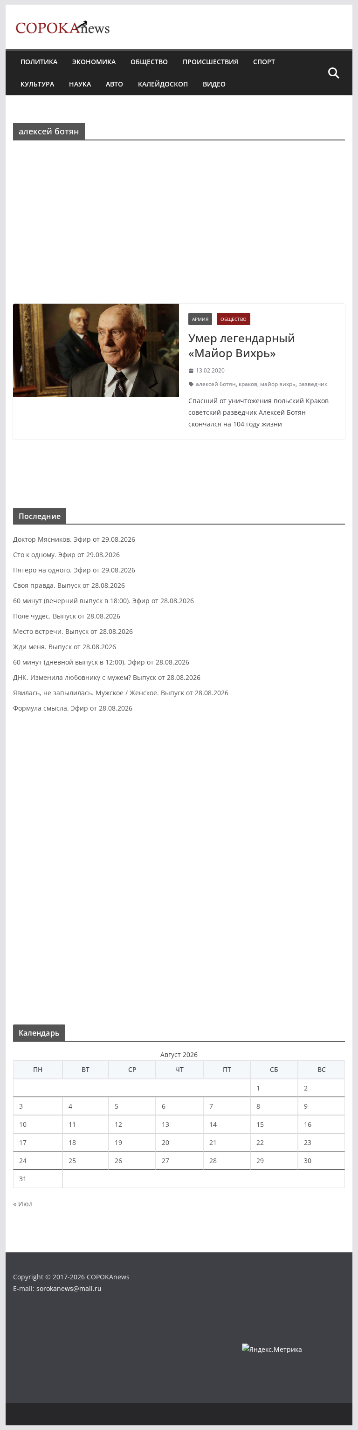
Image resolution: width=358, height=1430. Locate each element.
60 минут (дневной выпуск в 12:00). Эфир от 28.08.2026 (101, 662)
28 (213, 1160)
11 (72, 1124)
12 (118, 1124)
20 (165, 1142)
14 (213, 1124)
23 (307, 1142)
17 (23, 1142)
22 (260, 1142)
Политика (39, 61)
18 (72, 1142)
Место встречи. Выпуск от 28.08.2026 (73, 631)
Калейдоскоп (163, 84)
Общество (149, 61)
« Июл (23, 1203)
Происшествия (210, 61)
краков (248, 384)
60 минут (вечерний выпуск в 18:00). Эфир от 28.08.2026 (103, 600)
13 (165, 1124)
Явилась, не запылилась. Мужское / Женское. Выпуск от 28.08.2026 (120, 692)
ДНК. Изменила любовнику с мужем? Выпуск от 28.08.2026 (106, 677)
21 (213, 1142)
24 (23, 1160)
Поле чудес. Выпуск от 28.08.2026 (66, 616)
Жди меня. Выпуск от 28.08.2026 (64, 646)
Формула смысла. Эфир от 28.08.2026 (72, 708)
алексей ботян (216, 384)
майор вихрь (278, 384)
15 (260, 1124)
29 (260, 1160)
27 (165, 1160)
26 (118, 1160)
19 (118, 1142)
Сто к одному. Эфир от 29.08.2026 (66, 554)
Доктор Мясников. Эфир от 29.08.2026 (74, 539)
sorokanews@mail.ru (69, 1288)
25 (72, 1160)
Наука (80, 84)
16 (307, 1124)
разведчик (312, 384)
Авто (114, 84)
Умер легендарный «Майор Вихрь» (241, 345)
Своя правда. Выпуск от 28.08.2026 (69, 585)
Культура (37, 84)
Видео (214, 84)
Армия (200, 319)
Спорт (264, 61)
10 (23, 1124)
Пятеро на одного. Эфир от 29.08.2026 (74, 569)
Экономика (94, 61)
